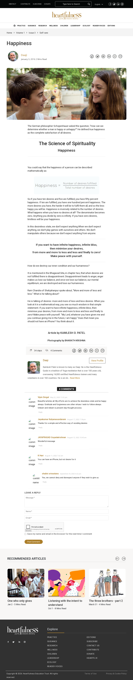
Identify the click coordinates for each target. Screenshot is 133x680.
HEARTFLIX (92, 658)
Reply (40, 412)
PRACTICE (52, 637)
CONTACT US (93, 645)
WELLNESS (52, 650)
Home (9, 33)
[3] (19, 643)
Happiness (19, 43)
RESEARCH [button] (42, 26)
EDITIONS (91, 637)
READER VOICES (55, 666)
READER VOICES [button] (99, 26)
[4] (25, 643)
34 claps (38, 350)
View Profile (97, 360)
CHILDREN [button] (64, 26)
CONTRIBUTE (93, 650)
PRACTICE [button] (21, 26)
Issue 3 (32, 33)
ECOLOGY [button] (86, 26)
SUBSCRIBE (92, 641)
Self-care (44, 33)
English (97, 4)
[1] (8, 643)
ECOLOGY (51, 662)
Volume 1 (20, 33)
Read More (75, 378)
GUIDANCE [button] (32, 26)
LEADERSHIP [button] (75, 26)
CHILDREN (52, 654)
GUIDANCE (52, 641)
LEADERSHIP (53, 658)
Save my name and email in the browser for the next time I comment (59, 534)
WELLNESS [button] (53, 26)
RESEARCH (52, 645)
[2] (14, 643)
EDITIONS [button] (111, 26)
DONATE (91, 654)
